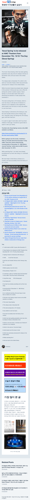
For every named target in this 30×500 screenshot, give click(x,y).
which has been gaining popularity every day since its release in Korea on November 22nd (15, 319)
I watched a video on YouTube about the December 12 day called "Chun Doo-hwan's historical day (15, 274)
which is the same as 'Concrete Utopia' (12, 327)
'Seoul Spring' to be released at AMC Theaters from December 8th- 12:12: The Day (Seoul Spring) (15, 251)
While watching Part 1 (8, 337)
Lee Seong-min (6, 281)
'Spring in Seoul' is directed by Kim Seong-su (13, 254)
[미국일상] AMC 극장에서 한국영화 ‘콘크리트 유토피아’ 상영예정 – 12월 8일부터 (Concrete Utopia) (16, 213)
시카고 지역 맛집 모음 (15, 451)
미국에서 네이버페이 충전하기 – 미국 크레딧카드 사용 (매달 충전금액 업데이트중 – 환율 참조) (15, 403)
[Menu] (27, 3)
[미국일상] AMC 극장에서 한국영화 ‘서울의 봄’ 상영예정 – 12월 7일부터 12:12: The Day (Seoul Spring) (16, 202)
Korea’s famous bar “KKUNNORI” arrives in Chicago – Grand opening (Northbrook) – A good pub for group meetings (16, 234)
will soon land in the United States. (11, 340)
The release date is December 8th (11, 305)
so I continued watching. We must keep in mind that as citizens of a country (14, 293)
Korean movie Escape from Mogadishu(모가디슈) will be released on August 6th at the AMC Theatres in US (16, 197)
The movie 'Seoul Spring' (9, 302)
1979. (4, 257)
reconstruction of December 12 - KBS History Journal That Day (13, 289)
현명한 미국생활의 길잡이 (12, 5)
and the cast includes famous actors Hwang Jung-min (15, 261)
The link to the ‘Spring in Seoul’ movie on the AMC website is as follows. (14, 298)
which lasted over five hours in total (11, 330)
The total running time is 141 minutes (11, 307)
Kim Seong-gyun (17, 278)
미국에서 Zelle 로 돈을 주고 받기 (15, 447)
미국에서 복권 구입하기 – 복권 (12, 412)
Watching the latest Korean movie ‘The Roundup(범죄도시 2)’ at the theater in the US (16, 208)
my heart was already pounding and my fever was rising (15, 284)
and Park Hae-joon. (13, 257)
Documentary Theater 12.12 (9, 270)
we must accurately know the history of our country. (13, 314)
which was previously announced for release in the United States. (15, 333)
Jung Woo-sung (7, 278)
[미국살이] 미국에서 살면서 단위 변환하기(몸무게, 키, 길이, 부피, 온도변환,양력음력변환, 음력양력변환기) (14, 408)
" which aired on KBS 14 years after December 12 (14, 247)
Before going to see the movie (10, 267)
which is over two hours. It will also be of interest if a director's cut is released (15, 323)
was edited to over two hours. (10, 310)
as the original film (7, 265)
